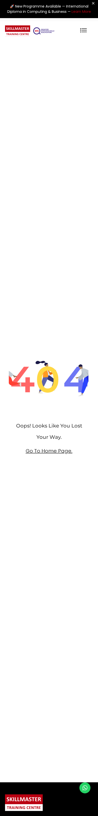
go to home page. (49, 450)
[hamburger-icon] (83, 31)
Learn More (81, 11)
